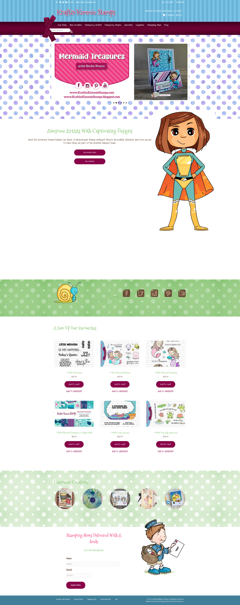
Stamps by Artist (93, 25)
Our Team (62, 25)
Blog (166, 25)
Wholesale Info (106, 599)
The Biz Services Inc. (176, 601)
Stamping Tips (154, 25)
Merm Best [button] (123, 102)
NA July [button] (113, 102)
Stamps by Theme (113, 25)
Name (69, 558)
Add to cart (74, 384)
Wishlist (180, 2)
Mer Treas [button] (116, 102)
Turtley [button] (118, 102)
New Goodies (76, 25)
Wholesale (80, 2)
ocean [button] (126, 102)
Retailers (91, 2)
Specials (128, 25)
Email (69, 569)
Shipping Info (91, 599)
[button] (74, 391)
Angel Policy (78, 599)
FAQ (116, 599)
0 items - (173, 15)
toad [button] (121, 102)
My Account (167, 2)
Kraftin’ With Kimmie (63, 599)
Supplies (140, 25)
